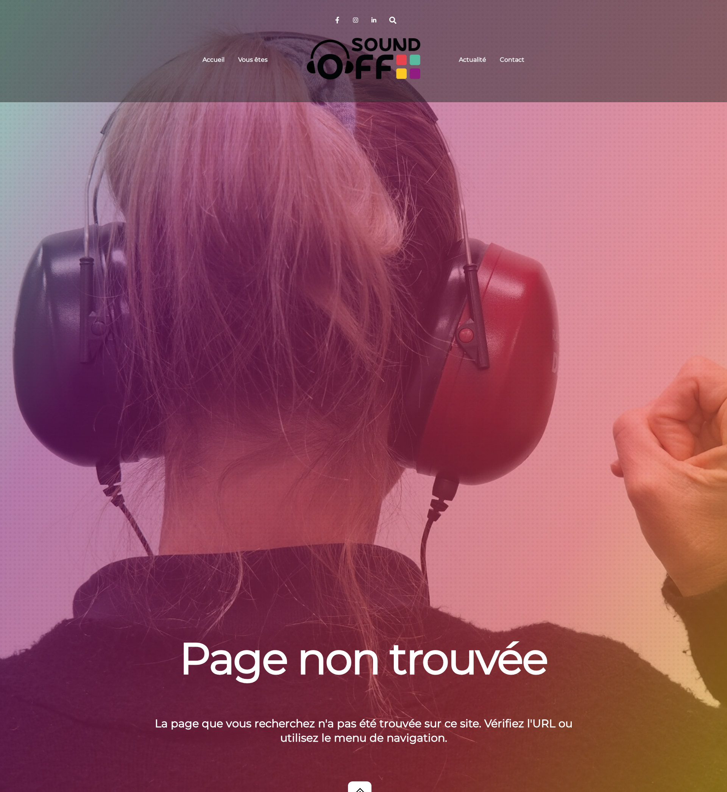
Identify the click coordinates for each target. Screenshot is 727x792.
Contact (512, 59)
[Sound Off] (363, 59)
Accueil (214, 59)
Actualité (472, 59)
